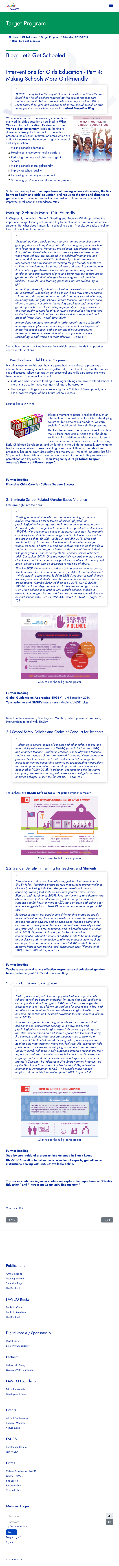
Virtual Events (13, 1428)
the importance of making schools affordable (68, 191)
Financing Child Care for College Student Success (40, 484)
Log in (11, 1532)
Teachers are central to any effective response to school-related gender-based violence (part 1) (55, 971)
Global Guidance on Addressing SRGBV (34, 697)
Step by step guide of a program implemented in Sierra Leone (49, 1155)
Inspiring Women (15, 1278)
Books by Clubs (14, 1307)
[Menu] (111, 5)
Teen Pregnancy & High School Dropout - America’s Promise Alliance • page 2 (54, 461)
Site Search (12, 1481)
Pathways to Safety (15, 1365)
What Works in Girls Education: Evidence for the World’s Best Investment (36, 125)
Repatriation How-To (16, 1447)
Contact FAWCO (15, 1476)
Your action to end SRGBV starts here (32, 702)
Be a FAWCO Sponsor (17, 1346)
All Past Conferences (17, 1418)
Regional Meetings (15, 1423)
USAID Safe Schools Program (47, 793)
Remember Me (18, 1526)
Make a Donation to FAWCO (21, 1471)
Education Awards (15, 1389)
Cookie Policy (13, 1490)
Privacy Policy (13, 1485)
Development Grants (16, 1394)
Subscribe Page (14, 1283)
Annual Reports (14, 1274)
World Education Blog (79, 108)
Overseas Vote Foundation (19, 1370)
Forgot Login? (13, 1537)
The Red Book (13, 1288)
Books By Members (16, 1312)
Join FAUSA (12, 1452)
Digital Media (13, 1341)
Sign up (10, 1542)
